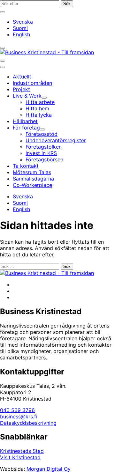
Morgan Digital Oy (49, 469)
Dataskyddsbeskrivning (28, 423)
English (21, 34)
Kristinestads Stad (22, 451)
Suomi (20, 28)
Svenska (23, 21)
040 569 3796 (17, 410)
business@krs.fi (18, 416)
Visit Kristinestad (20, 457)
